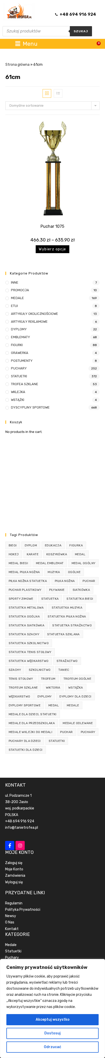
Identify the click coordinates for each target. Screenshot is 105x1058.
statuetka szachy (24, 634)
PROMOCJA (20, 290)
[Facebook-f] (9, 845)
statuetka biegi (80, 598)
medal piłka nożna (24, 572)
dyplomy (44, 696)
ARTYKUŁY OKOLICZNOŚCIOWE (34, 314)
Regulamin (13, 903)
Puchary (12, 957)
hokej (14, 554)
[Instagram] (20, 845)
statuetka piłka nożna (67, 616)
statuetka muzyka (67, 607)
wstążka (75, 687)
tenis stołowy (21, 678)
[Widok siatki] (47, 93)
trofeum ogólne (77, 678)
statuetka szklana (63, 634)
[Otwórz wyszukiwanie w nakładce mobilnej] (47, 31)
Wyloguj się (14, 882)
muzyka (54, 572)
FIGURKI (17, 345)
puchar (89, 581)
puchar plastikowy (25, 590)
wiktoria (53, 687)
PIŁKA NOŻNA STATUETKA (28, 581)
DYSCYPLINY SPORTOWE (30, 407)
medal (80, 554)
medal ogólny (84, 563)
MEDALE (17, 298)
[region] (52, 1008)
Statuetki (13, 951)
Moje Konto (14, 869)
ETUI (14, 306)
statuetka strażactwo (72, 625)
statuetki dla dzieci (26, 750)
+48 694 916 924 (19, 821)
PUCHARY (19, 368)
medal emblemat (50, 563)
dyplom (31, 545)
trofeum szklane (23, 687)
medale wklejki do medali (30, 732)
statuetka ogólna (24, 616)
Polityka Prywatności (22, 909)
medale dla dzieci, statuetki (33, 714)
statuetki (57, 741)
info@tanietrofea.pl (21, 827)
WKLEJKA (18, 392)
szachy (15, 670)
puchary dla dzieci (25, 741)
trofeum (48, 678)
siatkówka (81, 590)
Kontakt (12, 929)
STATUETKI (19, 376)
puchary (88, 732)
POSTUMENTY (22, 361)
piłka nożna (65, 581)
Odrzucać (52, 1047)
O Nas (9, 922)
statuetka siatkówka (27, 625)
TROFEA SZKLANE (24, 384)
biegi (13, 545)
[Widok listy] (58, 93)
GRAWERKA (19, 353)
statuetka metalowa (26, 607)
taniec (63, 670)
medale (73, 705)
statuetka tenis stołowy (30, 652)
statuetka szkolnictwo (29, 643)
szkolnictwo (39, 670)
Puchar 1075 (52, 226)
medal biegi (18, 563)
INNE (14, 282)
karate (32, 554)
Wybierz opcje (52, 249)
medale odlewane (78, 723)
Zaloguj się (13, 863)
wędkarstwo (19, 696)
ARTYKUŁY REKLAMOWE (29, 321)
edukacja (53, 545)
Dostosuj (52, 1033)
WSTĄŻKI (17, 400)
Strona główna (17, 64)
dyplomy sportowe (25, 705)
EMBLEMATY (20, 337)
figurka (76, 545)
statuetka (50, 598)
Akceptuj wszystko (53, 1019)
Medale (11, 945)
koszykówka (56, 554)
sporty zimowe (21, 598)
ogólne (74, 572)
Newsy (10, 916)
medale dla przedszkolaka (32, 723)
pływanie (56, 590)
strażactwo (67, 661)
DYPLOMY (19, 329)
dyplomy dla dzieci (75, 696)
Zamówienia (15, 875)
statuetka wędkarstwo (29, 661)
